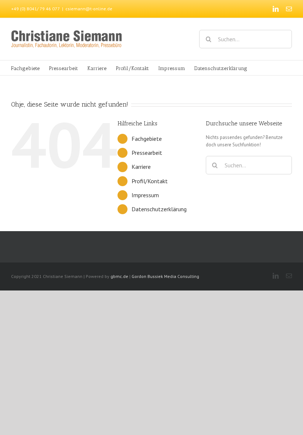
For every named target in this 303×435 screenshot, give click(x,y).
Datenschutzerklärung (159, 209)
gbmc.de (119, 276)
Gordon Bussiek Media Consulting (165, 276)
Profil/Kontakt (150, 181)
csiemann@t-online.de (88, 8)
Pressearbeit (147, 152)
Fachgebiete (147, 138)
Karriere (141, 166)
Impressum (145, 195)
